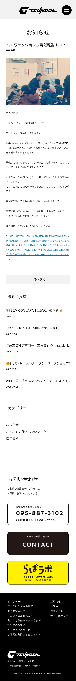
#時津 (38, 236)
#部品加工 (13, 254)
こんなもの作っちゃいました (26, 431)
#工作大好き (38, 249)
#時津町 (45, 236)
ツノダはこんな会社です (21, 606)
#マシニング (31, 254)
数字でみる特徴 (16, 625)
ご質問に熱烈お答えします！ (24, 634)
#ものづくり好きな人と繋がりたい (50, 245)
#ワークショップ (47, 254)
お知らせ (55, 606)
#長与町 (31, 236)
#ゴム (48, 249)
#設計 (22, 254)
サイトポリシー (59, 615)
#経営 (52, 236)
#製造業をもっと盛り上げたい (24, 240)
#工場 (58, 240)
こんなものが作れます (20, 615)
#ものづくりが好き (16, 249)
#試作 (54, 249)
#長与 (23, 236)
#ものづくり (25, 245)
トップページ (15, 601)
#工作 (29, 249)
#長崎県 (16, 236)
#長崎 (9, 236)
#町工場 (50, 240)
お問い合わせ (58, 611)
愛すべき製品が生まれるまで (24, 620)
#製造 (43, 240)
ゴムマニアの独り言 (19, 630)
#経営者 (59, 236)
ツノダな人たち (16, 611)
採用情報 (12, 438)
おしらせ (12, 424)
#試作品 (61, 249)
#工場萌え (13, 245)
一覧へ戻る (38, 279)
